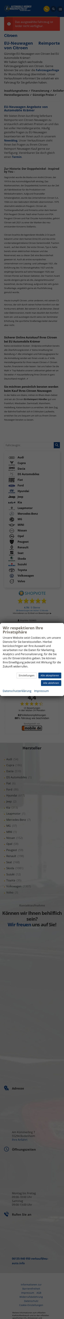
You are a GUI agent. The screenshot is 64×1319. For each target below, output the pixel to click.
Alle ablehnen (51, 683)
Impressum (41, 691)
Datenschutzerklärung (17, 691)
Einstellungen (26, 675)
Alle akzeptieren (50, 675)
